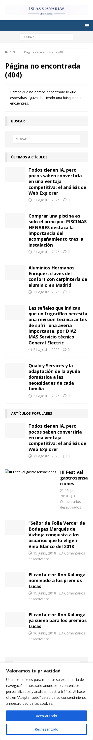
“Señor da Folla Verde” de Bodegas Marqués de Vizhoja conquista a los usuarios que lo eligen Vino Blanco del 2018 (57, 534)
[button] (86, 25)
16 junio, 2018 (44, 633)
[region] (46, 701)
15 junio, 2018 (44, 553)
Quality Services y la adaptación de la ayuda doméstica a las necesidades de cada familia (54, 377)
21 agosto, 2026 (46, 199)
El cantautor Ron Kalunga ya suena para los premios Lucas (58, 620)
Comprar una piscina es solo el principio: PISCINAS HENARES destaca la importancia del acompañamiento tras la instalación (58, 230)
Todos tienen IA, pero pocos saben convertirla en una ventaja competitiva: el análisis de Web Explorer (57, 181)
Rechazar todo (46, 729)
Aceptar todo (46, 715)
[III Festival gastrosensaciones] (30, 472)
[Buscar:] (46, 36)
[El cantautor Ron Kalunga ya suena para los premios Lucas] (15, 619)
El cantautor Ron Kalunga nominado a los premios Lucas (57, 580)
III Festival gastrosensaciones (74, 478)
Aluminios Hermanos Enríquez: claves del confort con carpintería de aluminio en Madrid (58, 276)
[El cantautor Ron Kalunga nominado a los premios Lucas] (15, 579)
